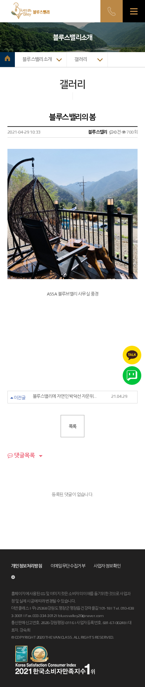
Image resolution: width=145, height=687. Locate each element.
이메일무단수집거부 (68, 566)
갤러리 (80, 59)
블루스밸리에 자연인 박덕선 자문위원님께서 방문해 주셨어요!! (80, 396)
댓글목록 (24, 455)
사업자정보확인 (107, 566)
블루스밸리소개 (37, 59)
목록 (73, 426)
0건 (116, 132)
